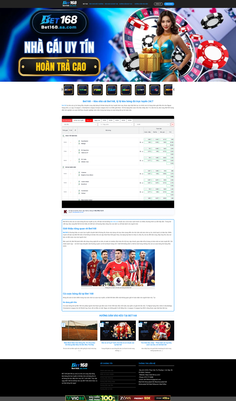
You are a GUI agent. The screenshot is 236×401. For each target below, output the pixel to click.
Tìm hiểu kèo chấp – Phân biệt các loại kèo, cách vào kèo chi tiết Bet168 (156, 344)
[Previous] (61, 338)
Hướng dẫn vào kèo (141, 4)
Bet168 (85, 4)
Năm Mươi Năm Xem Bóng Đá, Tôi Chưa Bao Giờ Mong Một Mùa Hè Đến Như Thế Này (79, 344)
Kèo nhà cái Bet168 (111, 4)
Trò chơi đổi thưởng (96, 4)
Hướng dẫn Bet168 (125, 4)
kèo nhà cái (114, 221)
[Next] (174, 338)
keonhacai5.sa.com (77, 212)
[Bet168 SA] (71, 4)
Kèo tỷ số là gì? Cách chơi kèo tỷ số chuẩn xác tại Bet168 (118, 344)
